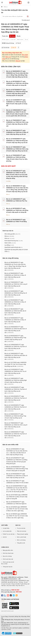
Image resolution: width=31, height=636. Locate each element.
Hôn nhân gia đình (10, 234)
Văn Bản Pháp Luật (6, 628)
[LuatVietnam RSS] (16, 595)
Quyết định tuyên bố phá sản (13, 247)
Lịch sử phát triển (7, 531)
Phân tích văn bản (21, 531)
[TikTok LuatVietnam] (11, 595)
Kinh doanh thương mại (11, 240)
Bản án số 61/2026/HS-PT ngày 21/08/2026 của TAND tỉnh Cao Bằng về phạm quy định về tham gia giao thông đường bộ (16, 460)
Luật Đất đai (26, 628)
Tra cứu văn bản (21, 528)
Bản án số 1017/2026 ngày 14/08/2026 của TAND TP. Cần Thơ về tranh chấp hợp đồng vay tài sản (15, 364)
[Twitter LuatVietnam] (14, 595)
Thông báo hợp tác (7, 566)
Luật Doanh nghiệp (17, 628)
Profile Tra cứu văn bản (9, 534)
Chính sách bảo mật (8, 559)
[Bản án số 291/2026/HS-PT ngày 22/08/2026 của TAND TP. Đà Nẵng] (4, 220)
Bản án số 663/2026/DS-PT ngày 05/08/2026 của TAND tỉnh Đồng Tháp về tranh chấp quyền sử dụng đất (17, 468)
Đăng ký (18, 61)
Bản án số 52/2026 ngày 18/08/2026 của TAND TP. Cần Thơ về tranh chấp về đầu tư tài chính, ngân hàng (17, 508)
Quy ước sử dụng (7, 556)
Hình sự (8, 203)
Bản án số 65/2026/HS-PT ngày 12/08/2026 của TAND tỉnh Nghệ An (16, 502)
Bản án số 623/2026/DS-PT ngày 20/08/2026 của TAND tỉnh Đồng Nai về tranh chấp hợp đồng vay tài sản (17, 140)
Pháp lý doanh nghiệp (22, 534)
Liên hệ (5, 537)
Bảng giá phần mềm (8, 550)
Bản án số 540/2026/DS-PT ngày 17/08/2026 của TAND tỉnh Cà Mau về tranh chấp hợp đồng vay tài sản (17, 475)
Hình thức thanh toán (8, 553)
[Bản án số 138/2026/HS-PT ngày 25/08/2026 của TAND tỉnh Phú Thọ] (4, 200)
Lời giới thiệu (6, 528)
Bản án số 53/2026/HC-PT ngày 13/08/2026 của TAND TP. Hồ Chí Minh (17, 481)
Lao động (8, 181)
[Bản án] (15, 2)
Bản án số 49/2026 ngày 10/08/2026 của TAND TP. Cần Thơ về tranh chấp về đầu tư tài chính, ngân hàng (17, 515)
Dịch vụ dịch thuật (21, 537)
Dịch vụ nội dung (21, 540)
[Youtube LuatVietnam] (8, 595)
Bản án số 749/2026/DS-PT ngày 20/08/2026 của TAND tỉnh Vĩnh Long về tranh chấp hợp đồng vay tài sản (17, 149)
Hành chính (8, 243)
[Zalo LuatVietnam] (5, 595)
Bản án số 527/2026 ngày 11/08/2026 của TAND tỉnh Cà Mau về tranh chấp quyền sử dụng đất (16, 496)
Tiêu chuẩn (25, 54)
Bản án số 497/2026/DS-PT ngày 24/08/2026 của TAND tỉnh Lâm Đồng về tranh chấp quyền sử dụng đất (17, 83)
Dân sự (8, 194)
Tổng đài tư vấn (21, 543)
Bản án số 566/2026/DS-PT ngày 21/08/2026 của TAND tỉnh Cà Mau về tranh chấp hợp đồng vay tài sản (17, 132)
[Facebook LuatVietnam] (2, 595)
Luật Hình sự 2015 (6, 629)
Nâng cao (8, 56)
